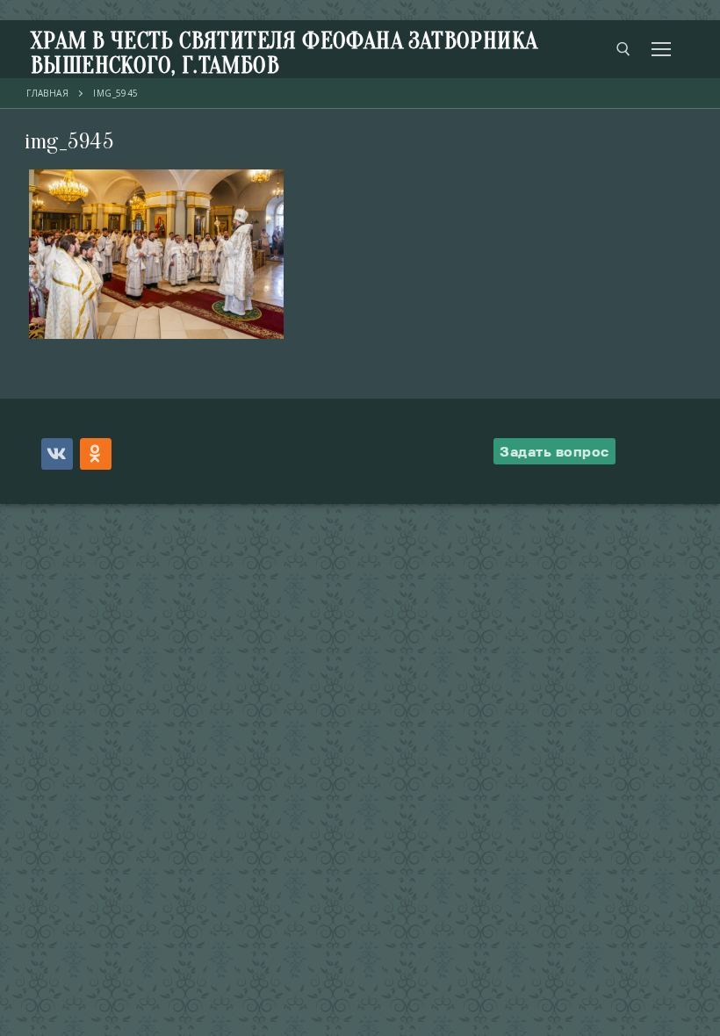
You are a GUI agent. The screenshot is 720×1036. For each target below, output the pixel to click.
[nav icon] (661, 49)
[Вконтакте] (57, 454)
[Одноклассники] (96, 454)
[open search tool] (623, 49)
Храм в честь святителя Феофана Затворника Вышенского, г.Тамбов (284, 53)
